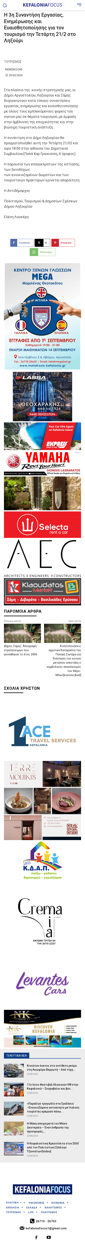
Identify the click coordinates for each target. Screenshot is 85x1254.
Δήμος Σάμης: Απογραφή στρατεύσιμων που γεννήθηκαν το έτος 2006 (20, 650)
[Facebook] (36, 1238)
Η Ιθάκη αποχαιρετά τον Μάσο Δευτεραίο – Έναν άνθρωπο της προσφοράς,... (48, 1127)
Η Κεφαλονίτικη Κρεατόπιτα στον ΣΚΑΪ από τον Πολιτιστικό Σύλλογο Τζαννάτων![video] (53, 1147)
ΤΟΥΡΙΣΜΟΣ (13, 62)
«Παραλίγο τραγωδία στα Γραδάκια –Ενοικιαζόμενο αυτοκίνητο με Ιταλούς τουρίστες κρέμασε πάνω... (53, 1107)
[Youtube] (48, 1238)
